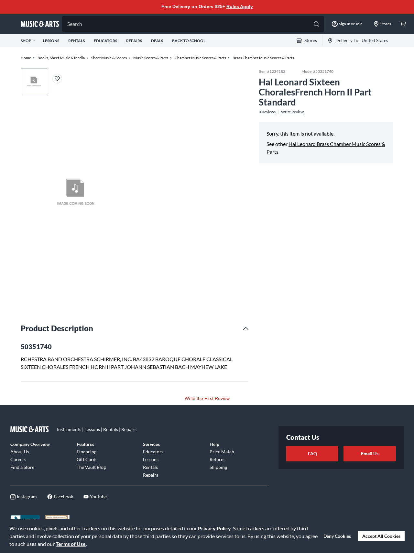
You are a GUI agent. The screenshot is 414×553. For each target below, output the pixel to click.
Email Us (369, 453)
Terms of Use (71, 544)
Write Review (292, 111)
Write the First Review (207, 398)
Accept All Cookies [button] (381, 536)
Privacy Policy (214, 528)
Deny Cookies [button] (337, 536)
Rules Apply (239, 6)
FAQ (312, 453)
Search (74, 24)
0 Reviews (267, 111)
